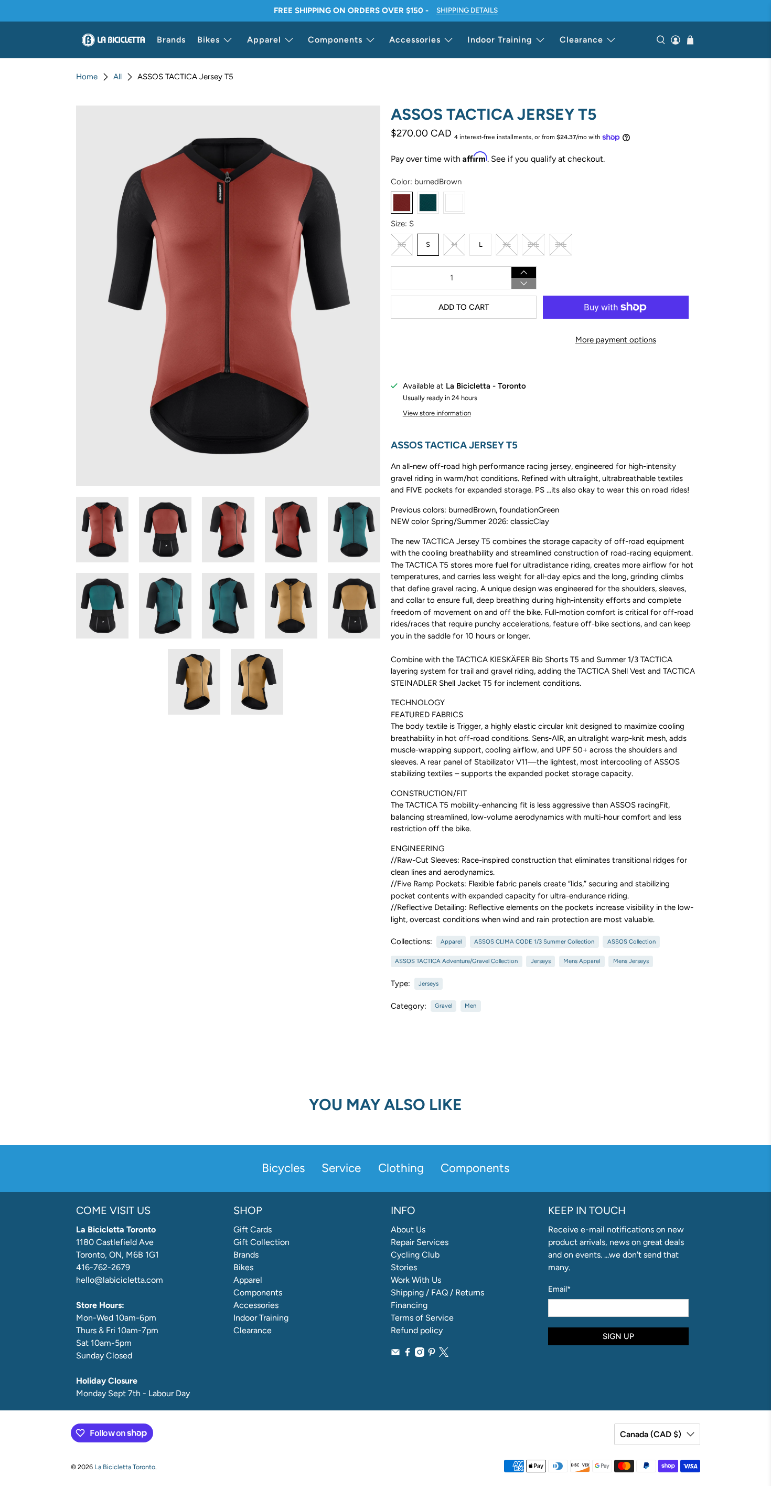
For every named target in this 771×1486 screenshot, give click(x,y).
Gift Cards (252, 1229)
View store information (437, 413)
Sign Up (618, 1336)
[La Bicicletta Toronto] (113, 39)
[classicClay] (454, 203)
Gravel (443, 1005)
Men (470, 1005)
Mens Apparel (581, 961)
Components (335, 40)
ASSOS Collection (631, 941)
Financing (409, 1305)
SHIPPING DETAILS (467, 10)
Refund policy (417, 1330)
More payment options (615, 339)
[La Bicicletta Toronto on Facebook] (407, 1354)
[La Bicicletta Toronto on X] (443, 1354)
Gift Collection (261, 1242)
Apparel (264, 40)
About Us (408, 1229)
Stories (404, 1267)
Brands (171, 40)
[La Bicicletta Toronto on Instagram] (419, 1354)
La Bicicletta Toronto (124, 1467)
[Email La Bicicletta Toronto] (395, 1354)
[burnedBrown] (402, 203)
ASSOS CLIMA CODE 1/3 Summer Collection (534, 941)
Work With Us (416, 1280)
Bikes (208, 40)
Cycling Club (415, 1255)
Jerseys (541, 961)
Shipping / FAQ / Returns (437, 1292)
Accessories (415, 40)
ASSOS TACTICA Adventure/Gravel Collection (456, 961)
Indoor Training (499, 40)
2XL (533, 244)
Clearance (581, 40)
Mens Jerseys (631, 961)
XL (507, 244)
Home (87, 77)
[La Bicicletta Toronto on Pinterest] (431, 1354)
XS (402, 244)
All (117, 77)
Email (559, 1289)
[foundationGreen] (428, 203)
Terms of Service (422, 1318)
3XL (560, 244)
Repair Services (419, 1242)
